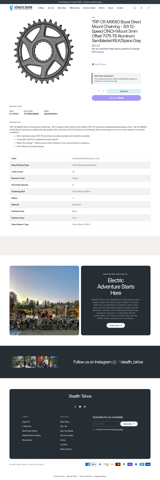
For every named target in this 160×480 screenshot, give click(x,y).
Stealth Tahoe (21, 464)
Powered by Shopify (36, 464)
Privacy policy (117, 429)
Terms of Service (85, 476)
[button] (134, 8)
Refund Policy (72, 476)
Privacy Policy (59, 476)
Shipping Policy (100, 476)
